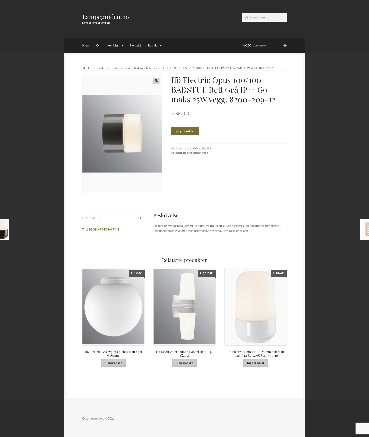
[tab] (113, 218)
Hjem (86, 45)
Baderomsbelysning (146, 68)
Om (98, 45)
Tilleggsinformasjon (100, 229)
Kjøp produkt (185, 131)
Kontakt (135, 45)
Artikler (113, 45)
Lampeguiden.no (105, 16)
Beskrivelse (91, 218)
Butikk (152, 45)
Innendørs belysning (118, 68)
